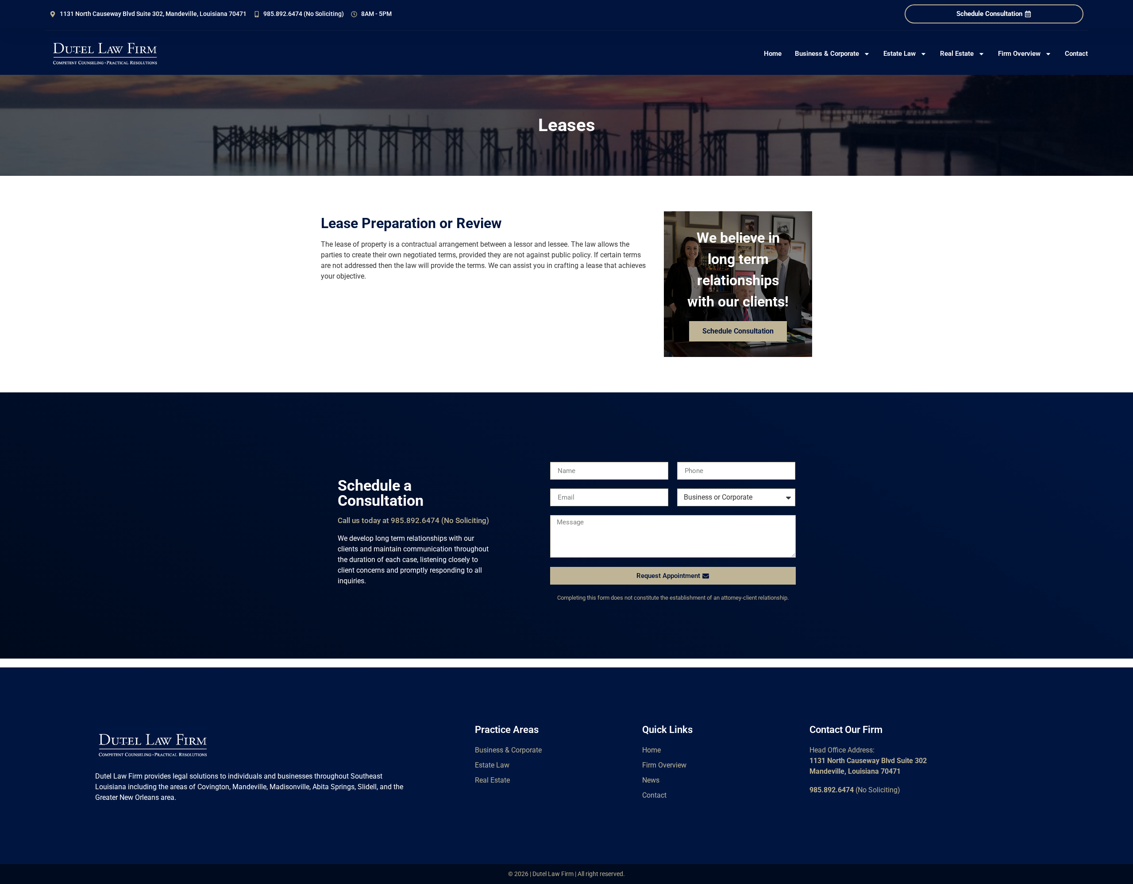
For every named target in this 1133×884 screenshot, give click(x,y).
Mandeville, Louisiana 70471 (855, 771)
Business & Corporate (827, 54)
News (650, 780)
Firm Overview (1019, 54)
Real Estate (957, 54)
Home (773, 54)
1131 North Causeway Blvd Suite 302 (868, 760)
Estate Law (899, 54)
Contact (1076, 54)
